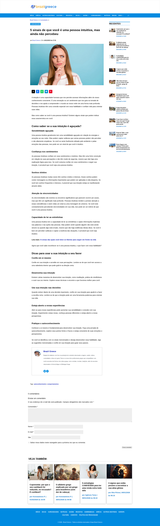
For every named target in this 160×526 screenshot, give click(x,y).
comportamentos (53, 384)
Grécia (38, 15)
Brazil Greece (36, 40)
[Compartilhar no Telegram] (46, 91)
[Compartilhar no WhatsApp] (42, 91)
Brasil (114, 15)
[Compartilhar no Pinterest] (50, 91)
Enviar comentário (127, 447)
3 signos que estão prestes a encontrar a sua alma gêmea (122, 70)
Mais (120, 15)
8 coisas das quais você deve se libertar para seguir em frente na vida (68, 240)
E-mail (31, 432)
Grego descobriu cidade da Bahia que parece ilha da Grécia (122, 109)
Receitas (69, 15)
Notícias (107, 15)
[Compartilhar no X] (33, 91)
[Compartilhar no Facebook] (37, 91)
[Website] (47, 371)
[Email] (44, 371)
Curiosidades (96, 15)
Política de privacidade (88, 515)
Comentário (33, 407)
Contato (74, 515)
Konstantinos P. (39, 497)
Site (29, 437)
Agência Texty (90, 495)
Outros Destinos (48, 15)
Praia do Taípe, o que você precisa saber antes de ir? (122, 134)
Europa (121, 512)
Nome (31, 426)
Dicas (78, 15)
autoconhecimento (40, 384)
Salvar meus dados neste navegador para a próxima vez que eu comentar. (58, 442)
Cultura (59, 15)
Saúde (85, 15)
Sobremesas (89, 512)
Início (32, 15)
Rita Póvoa (116, 492)
